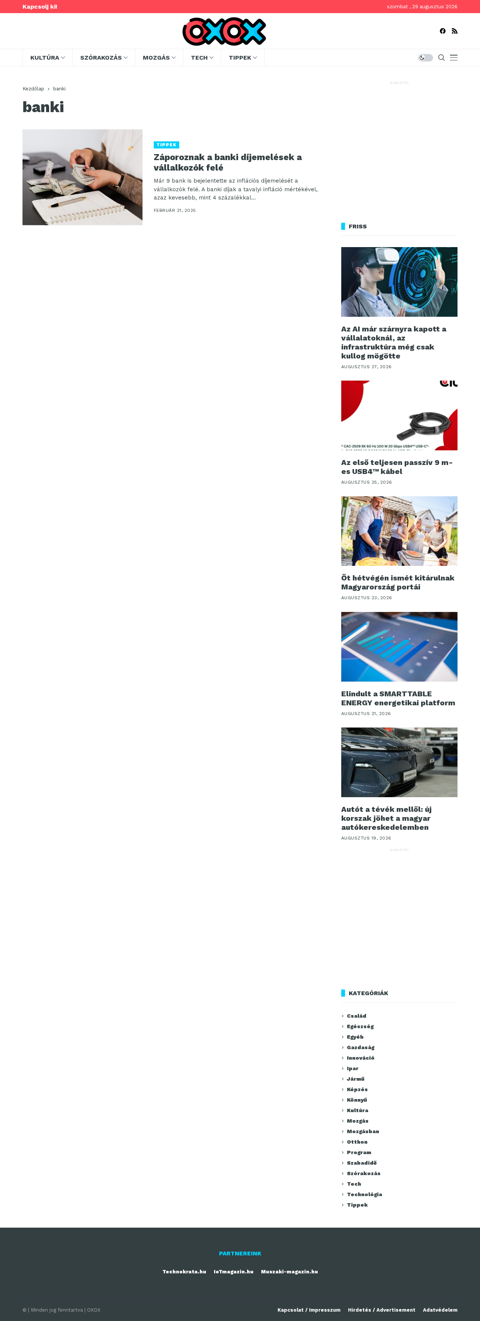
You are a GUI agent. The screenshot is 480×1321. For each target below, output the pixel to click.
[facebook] (443, 31)
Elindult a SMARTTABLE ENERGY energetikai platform (398, 698)
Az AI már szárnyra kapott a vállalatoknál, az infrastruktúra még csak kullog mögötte (393, 342)
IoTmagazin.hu (234, 1272)
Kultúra (357, 1110)
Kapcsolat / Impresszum (309, 1310)
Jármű (355, 1079)
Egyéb (355, 1037)
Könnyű (357, 1100)
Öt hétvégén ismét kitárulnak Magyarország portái (397, 582)
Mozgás (358, 1121)
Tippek (166, 144)
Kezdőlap (33, 88)
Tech (354, 1184)
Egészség (360, 1026)
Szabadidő (361, 1163)
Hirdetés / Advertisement (382, 1310)
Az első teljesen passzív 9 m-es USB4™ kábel (397, 467)
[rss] (455, 31)
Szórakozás (364, 1173)
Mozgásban (363, 1131)
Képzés (357, 1089)
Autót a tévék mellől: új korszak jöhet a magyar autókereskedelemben (386, 818)
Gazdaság (360, 1047)
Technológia (364, 1194)
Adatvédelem (440, 1310)
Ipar (352, 1068)
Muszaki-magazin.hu (289, 1272)
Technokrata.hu (184, 1272)
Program (359, 1152)
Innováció (361, 1058)
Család (356, 1016)
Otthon (357, 1142)
